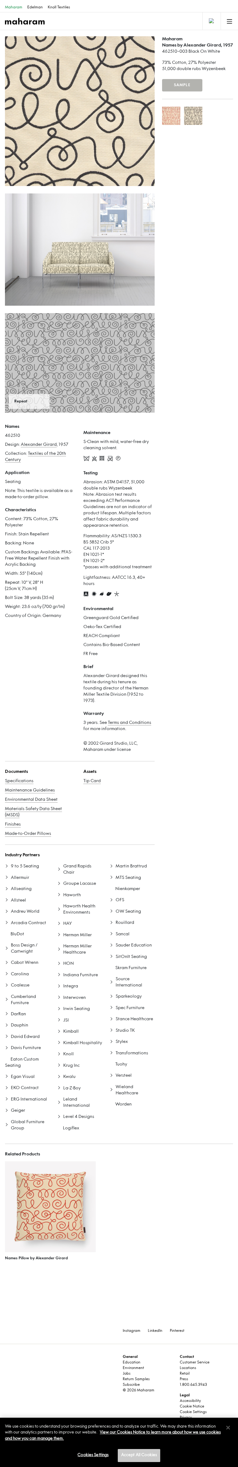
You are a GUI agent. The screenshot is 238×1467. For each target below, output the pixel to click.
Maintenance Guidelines (30, 790)
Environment (133, 1368)
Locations (188, 1368)
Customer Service (194, 1362)
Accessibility (190, 1401)
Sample (182, 85)
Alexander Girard (39, 444)
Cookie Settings (193, 1412)
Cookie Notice (192, 1406)
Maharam (13, 7)
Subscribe (131, 1385)
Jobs (126, 1374)
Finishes (13, 824)
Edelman (35, 7)
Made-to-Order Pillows (28, 833)
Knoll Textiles (59, 7)
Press (184, 1379)
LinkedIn (155, 1331)
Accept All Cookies (139, 1455)
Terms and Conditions (129, 722)
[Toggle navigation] (211, 21)
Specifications (19, 781)
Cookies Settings (92, 1455)
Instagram (131, 1331)
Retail (185, 1374)
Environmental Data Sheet (31, 799)
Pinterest (177, 1331)
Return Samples (136, 1379)
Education (131, 1362)
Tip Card (92, 781)
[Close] (228, 1427)
